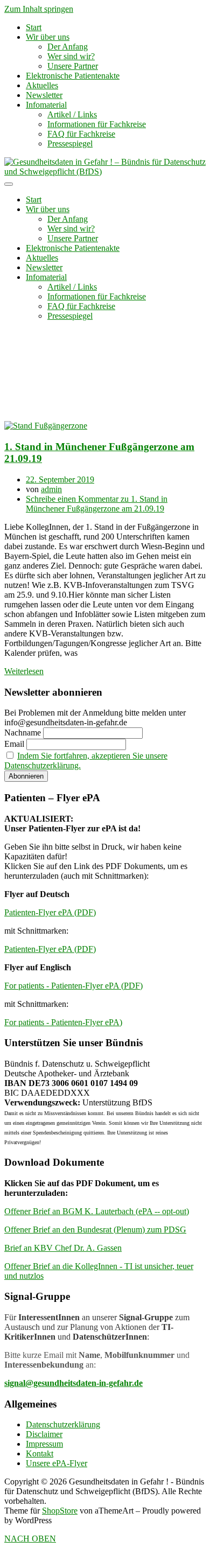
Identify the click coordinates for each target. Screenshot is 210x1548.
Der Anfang (67, 46)
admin (51, 489)
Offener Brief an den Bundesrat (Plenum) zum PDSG (95, 1229)
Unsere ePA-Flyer (56, 1463)
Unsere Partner (72, 66)
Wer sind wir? (71, 56)
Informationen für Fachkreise (96, 124)
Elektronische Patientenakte (73, 75)
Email (14, 743)
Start (33, 27)
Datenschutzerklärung (63, 1424)
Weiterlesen (24, 671)
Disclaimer (44, 1434)
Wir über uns (47, 36)
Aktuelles (42, 85)
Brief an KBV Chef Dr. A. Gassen (63, 1247)
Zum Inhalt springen (38, 8)
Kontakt (39, 1453)
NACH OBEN (30, 1538)
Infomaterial (46, 104)
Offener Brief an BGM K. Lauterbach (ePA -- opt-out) (96, 1211)
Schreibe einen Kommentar (96, 503)
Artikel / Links (72, 114)
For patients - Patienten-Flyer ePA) (63, 1022)
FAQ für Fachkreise (81, 133)
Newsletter (44, 95)
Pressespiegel (70, 143)
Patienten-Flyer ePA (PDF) (50, 912)
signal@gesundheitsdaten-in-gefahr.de (73, 1383)
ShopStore (60, 1510)
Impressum (44, 1443)
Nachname (22, 732)
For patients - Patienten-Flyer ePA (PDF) (73, 985)
